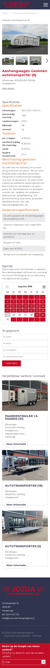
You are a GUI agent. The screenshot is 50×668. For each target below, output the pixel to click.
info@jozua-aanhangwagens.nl (18, 618)
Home (5, 13)
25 (13, 315)
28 (31, 315)
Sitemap (37, 635)
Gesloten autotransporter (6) (15, 20)
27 (25, 315)
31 (8, 319)
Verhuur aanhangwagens (24, 13)
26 (19, 315)
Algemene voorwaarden (17, 635)
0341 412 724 (12, 614)
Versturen (11, 363)
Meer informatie (16, 444)
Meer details (8, 88)
